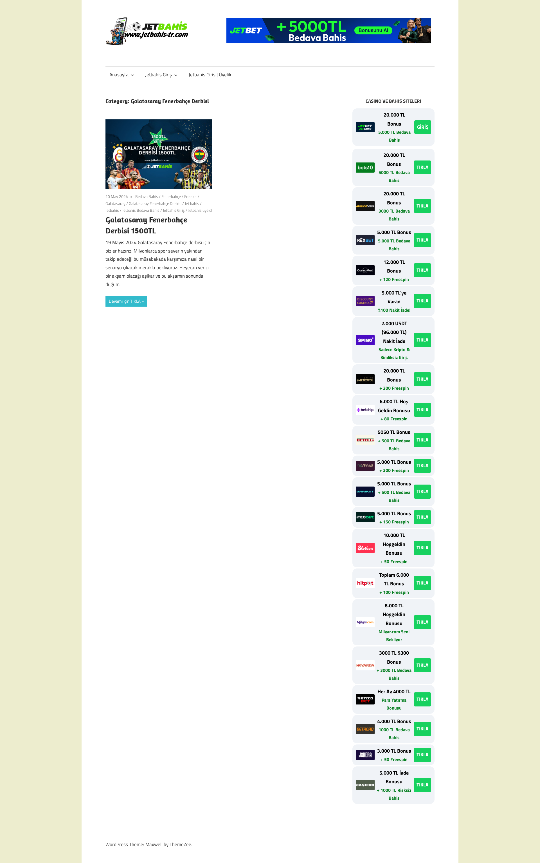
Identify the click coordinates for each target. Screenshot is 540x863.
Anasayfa (119, 74)
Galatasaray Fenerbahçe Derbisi (155, 203)
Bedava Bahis (146, 196)
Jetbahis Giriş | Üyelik (210, 74)
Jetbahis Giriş (158, 74)
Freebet (190, 196)
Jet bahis (192, 203)
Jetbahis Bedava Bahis (140, 210)
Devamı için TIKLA (125, 301)
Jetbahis (112, 210)
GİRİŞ (422, 127)
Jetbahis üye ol (200, 210)
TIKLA (422, 167)
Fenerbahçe (171, 196)
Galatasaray (115, 203)
